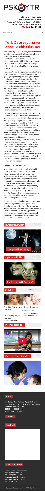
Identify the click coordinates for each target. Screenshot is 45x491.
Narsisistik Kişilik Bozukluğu (20, 282)
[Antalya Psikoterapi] (22, 7)
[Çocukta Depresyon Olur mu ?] (13, 299)
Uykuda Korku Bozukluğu (19, 249)
